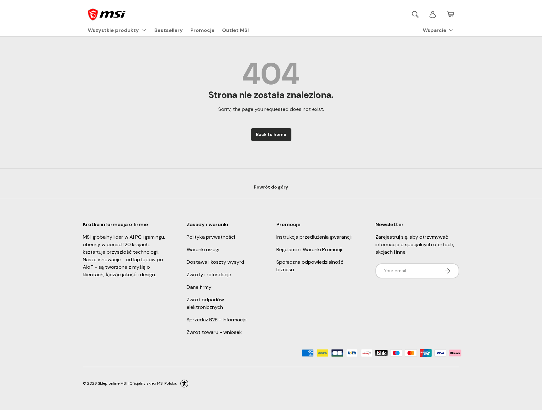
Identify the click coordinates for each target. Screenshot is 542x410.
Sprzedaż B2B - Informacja (217, 319)
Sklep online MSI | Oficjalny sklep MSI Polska (137, 383)
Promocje (202, 30)
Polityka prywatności (211, 237)
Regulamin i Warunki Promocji (309, 249)
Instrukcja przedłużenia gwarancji (314, 237)
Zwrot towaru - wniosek (214, 332)
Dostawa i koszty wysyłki (215, 262)
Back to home (271, 134)
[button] (450, 14)
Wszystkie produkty (113, 30)
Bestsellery (168, 30)
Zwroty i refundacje (209, 274)
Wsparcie (434, 30)
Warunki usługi (203, 249)
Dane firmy (199, 287)
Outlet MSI (235, 30)
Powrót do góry (271, 187)
